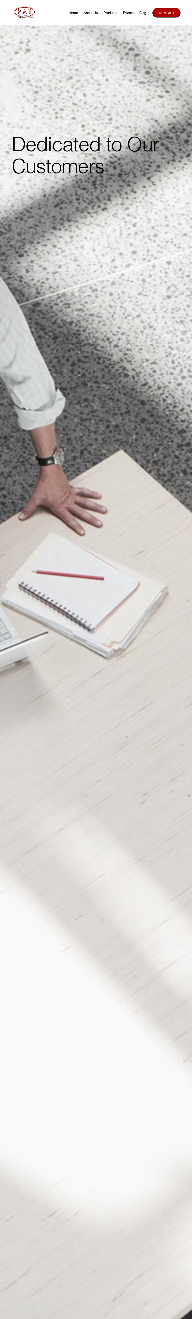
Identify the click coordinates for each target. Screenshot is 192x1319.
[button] (110, 12)
